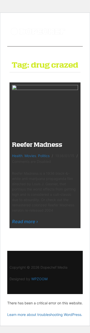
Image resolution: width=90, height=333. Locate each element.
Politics (44, 156)
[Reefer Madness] (45, 109)
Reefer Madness (37, 144)
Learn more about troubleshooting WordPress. (44, 314)
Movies (30, 156)
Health (17, 156)
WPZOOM (39, 279)
